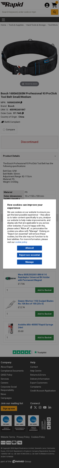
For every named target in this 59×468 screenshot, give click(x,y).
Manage (29, 262)
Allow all (29, 248)
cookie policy (21, 242)
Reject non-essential (29, 255)
